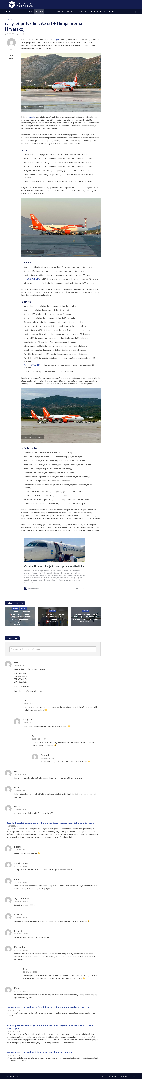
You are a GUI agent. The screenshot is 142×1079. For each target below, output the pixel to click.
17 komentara (11, 58)
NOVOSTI (39, 12)
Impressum (122, 1076)
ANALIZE (70, 12)
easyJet (56, 39)
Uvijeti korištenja (108, 1076)
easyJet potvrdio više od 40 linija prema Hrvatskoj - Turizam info (39, 1052)
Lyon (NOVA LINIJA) (32, 279)
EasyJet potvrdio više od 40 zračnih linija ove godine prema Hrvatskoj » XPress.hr (48, 1007)
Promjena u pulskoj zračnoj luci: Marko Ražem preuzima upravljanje (52, 616)
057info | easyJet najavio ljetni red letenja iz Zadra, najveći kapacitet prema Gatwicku (50, 822)
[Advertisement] (120, 51)
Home (30, 12)
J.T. (11, 49)
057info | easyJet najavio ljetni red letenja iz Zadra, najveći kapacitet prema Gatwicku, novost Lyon (51, 1027)
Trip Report (59, 12)
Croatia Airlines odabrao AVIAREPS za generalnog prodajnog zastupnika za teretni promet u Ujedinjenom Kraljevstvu (19, 616)
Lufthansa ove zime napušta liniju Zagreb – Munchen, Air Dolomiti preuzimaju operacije (85, 616)
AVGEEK (48, 12)
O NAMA (111, 12)
